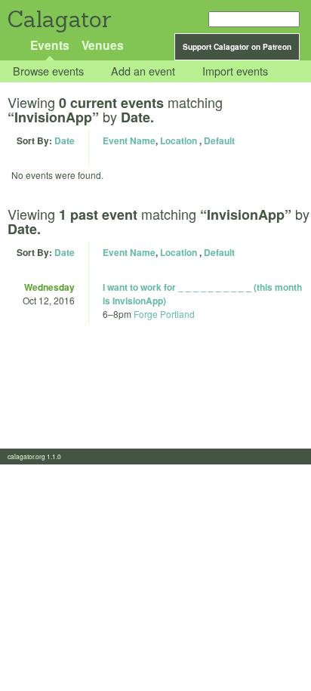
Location (178, 140)
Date (64, 140)
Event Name (129, 140)
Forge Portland (164, 313)
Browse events (48, 71)
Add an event (143, 71)
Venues (103, 45)
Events (49, 45)
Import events (235, 71)
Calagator (58, 19)
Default (219, 140)
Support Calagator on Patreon (237, 47)
